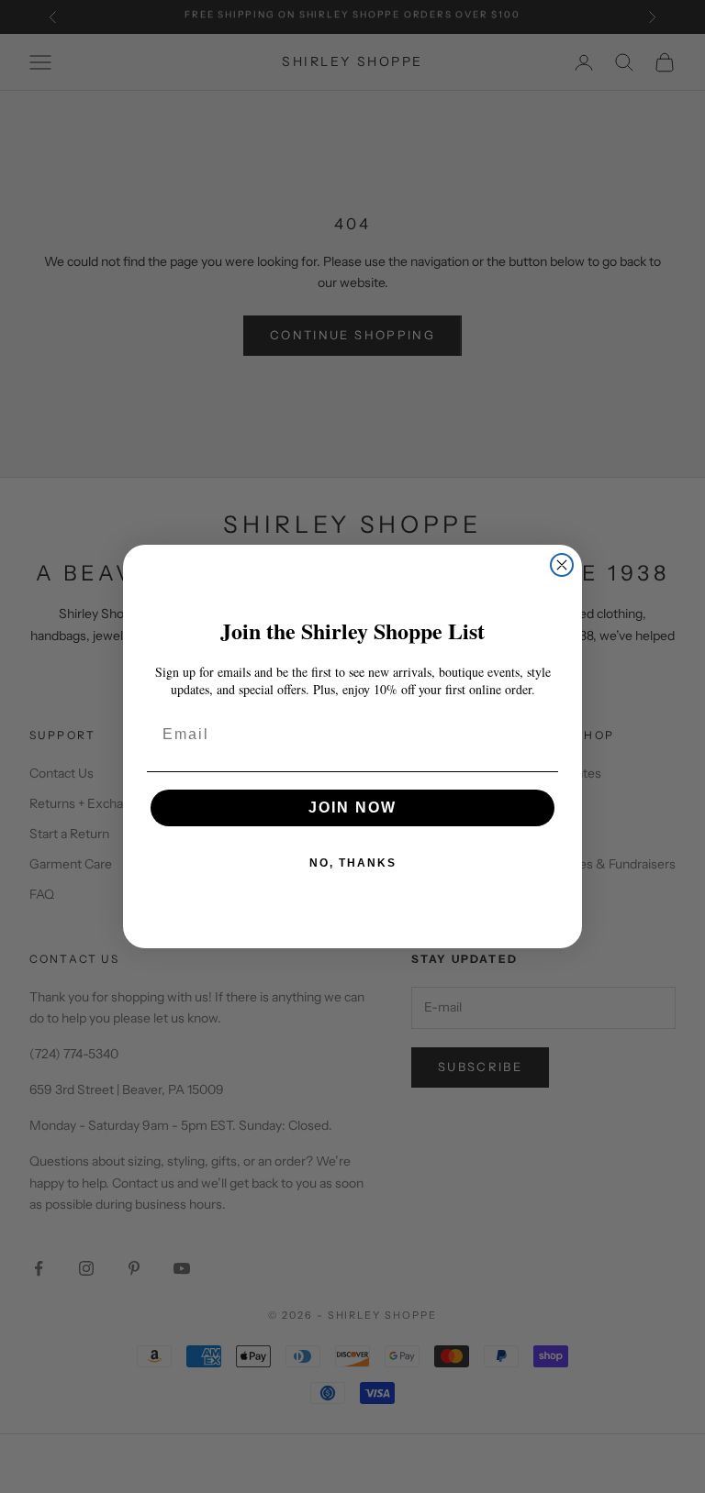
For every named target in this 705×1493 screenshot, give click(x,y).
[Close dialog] (562, 565)
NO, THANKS (353, 863)
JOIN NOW (352, 807)
